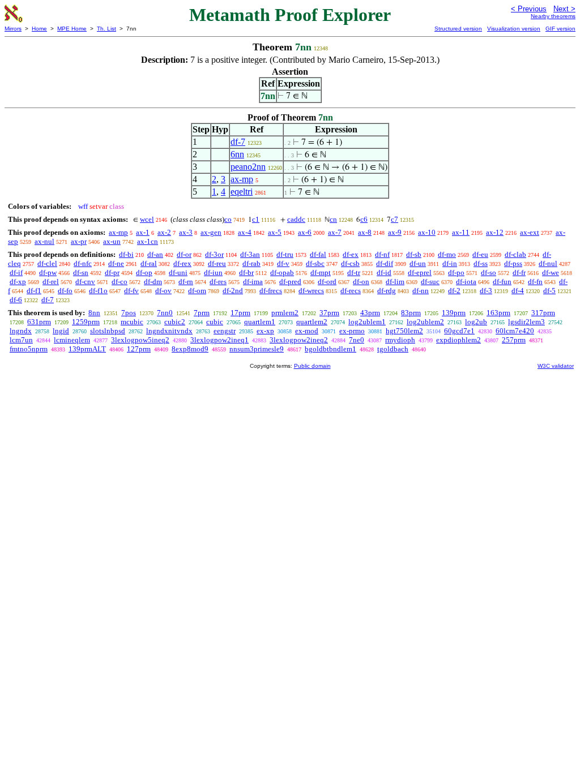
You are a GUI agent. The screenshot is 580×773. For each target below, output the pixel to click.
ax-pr (79, 241)
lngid (61, 331)
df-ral (148, 263)
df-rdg (386, 290)
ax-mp (242, 179)
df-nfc (83, 263)
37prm (329, 312)
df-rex (182, 263)
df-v (283, 263)
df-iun (213, 272)
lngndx (21, 331)
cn (333, 219)
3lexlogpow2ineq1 (219, 340)
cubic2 (174, 321)
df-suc (430, 281)
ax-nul (44, 241)
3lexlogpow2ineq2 (299, 340)
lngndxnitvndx (169, 331)
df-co (119, 281)
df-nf (382, 254)
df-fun (502, 281)
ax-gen (211, 232)
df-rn (185, 281)
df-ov (163, 290)
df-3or (214, 254)
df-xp (18, 281)
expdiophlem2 (458, 340)
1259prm (86, 321)
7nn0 (165, 312)
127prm (139, 349)
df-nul (548, 263)
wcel (147, 219)
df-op (144, 272)
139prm (454, 312)
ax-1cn (147, 241)
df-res (218, 281)
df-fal (318, 254)
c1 (255, 219)
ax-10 (427, 232)
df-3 (486, 290)
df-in (449, 263)
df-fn (535, 281)
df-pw (48, 272)
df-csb (350, 263)
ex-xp (265, 331)
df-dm (153, 281)
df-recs (350, 290)
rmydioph (400, 340)
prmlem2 (284, 312)
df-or (184, 254)
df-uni (178, 272)
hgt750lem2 (404, 331)
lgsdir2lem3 (526, 321)
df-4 (517, 290)
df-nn (420, 290)
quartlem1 (259, 321)
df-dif (384, 263)
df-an (155, 254)
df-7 (238, 142)
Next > (564, 9)
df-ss (481, 263)
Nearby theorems (553, 16)
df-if (16, 272)
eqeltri (242, 191)
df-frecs (270, 290)
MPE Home (72, 28)
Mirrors (13, 28)
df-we (550, 272)
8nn (94, 312)
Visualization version (513, 28)
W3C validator (556, 366)
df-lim (395, 281)
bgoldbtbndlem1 (330, 349)
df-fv (131, 290)
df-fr (519, 272)
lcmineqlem (72, 340)
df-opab (282, 272)
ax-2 (164, 232)
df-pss (513, 263)
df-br (246, 272)
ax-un (112, 241)
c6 (364, 219)
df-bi (126, 254)
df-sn (80, 272)
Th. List (106, 28)
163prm (498, 312)
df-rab (251, 263)
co (228, 219)
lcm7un (21, 340)
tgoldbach (392, 349)
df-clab (515, 254)
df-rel (50, 281)
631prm (39, 321)
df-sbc (315, 263)
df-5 (549, 290)
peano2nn (248, 166)
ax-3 (186, 232)
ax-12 (495, 232)
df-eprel (420, 272)
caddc (296, 219)
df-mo (447, 254)
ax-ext (529, 232)
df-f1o (98, 290)
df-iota (466, 281)
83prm (411, 312)
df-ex (351, 254)
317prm (543, 312)
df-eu (480, 254)
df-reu (217, 263)
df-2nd (233, 290)
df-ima (253, 281)
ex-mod (306, 331)
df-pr (112, 272)
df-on (361, 281)
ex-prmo (352, 331)
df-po (456, 272)
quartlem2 (311, 321)
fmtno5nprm (29, 349)
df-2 (454, 290)
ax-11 (461, 232)
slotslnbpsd (107, 331)
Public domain (312, 366)
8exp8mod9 (190, 349)
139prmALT (87, 349)
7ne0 (356, 340)
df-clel (47, 263)
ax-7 (335, 232)
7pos (128, 312)
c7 (394, 219)
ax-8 (365, 232)
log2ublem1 (367, 321)
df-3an (250, 254)
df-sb (413, 254)
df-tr (353, 272)
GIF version (560, 28)
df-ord (327, 281)
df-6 (16, 299)
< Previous (529, 9)
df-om (197, 290)
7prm (202, 312)
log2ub (476, 321)
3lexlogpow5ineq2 (140, 340)
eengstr (225, 331)
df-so (488, 272)
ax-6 (305, 232)
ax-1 (143, 232)
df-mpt (320, 272)
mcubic (132, 321)
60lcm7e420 (515, 331)
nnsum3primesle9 (256, 349)
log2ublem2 (425, 321)
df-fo (65, 290)
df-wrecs (311, 290)
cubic (214, 321)
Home (39, 28)
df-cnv (85, 281)
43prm (370, 312)
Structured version (458, 28)
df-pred (290, 281)
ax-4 (244, 232)
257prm (514, 340)
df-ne (116, 263)
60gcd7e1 (459, 331)
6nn (237, 154)
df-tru (284, 254)
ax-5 (275, 232)
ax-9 (395, 232)
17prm (240, 312)
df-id (384, 272)
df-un (418, 263)
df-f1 (34, 290)
